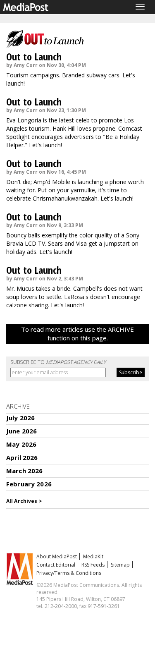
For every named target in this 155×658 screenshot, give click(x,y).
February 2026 (29, 484)
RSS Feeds (93, 564)
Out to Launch (34, 56)
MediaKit (93, 556)
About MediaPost (56, 556)
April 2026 (22, 457)
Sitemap (120, 564)
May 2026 (21, 444)
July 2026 (20, 418)
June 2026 (21, 431)
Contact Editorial (55, 564)
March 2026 (24, 471)
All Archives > (24, 501)
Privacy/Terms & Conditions (68, 573)
